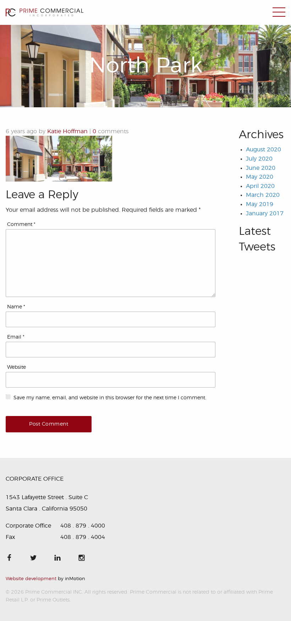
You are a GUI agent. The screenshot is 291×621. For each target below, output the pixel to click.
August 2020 (263, 149)
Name (16, 306)
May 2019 (259, 204)
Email (15, 337)
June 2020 (260, 168)
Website (16, 367)
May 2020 (259, 177)
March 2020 (263, 195)
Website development (31, 579)
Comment (21, 224)
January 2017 (265, 213)
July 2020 (259, 159)
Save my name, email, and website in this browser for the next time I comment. (109, 397)
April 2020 (260, 186)
